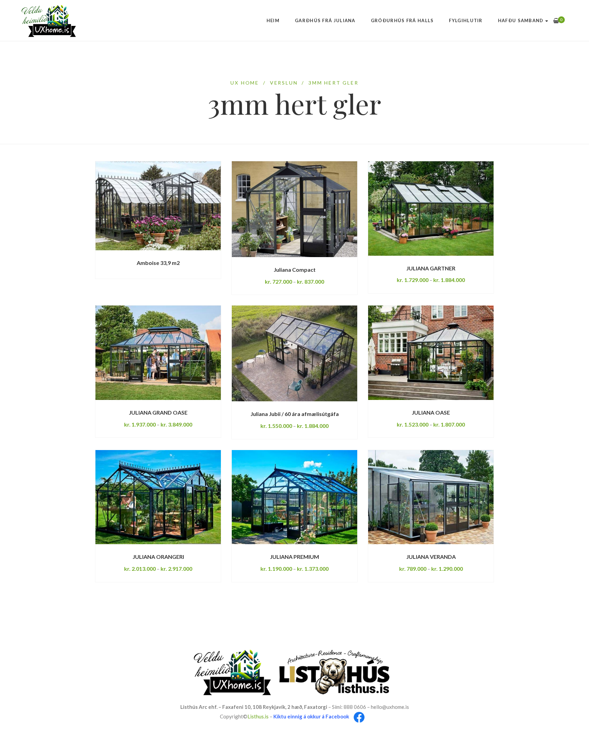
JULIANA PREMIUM (294, 556)
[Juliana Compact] (294, 209)
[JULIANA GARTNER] (431, 208)
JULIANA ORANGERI (158, 556)
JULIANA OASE (431, 412)
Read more (126, 250)
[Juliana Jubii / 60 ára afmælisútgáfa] (294, 353)
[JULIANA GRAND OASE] (158, 353)
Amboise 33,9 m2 (158, 262)
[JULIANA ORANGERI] (158, 497)
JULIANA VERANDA (431, 556)
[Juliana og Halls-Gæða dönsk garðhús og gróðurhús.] (48, 20)
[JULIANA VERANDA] (431, 497)
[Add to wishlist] (197, 250)
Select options (265, 256)
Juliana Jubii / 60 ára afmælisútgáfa (295, 414)
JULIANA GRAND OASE (158, 412)
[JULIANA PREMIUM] (294, 497)
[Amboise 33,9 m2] (158, 205)
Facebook (337, 716)
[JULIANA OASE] (431, 353)
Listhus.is (258, 716)
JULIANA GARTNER (430, 268)
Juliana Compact (295, 269)
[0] (556, 21)
